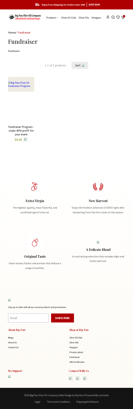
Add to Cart (21, 94)
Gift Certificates (77, 362)
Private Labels (76, 352)
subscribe (62, 318)
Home (12, 32)
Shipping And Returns (87, 401)
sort (77, 65)
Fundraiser (74, 357)
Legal (37, 401)
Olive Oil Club (68, 17)
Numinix (79, 395)
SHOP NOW (94, 4)
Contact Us (13, 347)
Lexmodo (103, 395)
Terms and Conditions (58, 401)
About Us (12, 342)
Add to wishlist (21, 108)
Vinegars (96, 17)
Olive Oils (84, 17)
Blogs (11, 337)
